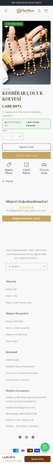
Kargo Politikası (15, 321)
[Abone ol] (43, 266)
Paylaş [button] (9, 181)
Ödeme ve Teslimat (16, 334)
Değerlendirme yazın (26, 218)
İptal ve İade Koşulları (18, 328)
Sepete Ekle (37, 459)
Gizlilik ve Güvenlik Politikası (22, 373)
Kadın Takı (11, 296)
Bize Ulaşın (12, 341)
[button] (6, 11)
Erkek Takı (11, 289)
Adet (4, 130)
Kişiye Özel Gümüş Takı (19, 302)
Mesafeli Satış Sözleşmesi (20, 366)
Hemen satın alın (26, 155)
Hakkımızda (12, 359)
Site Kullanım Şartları (18, 380)
